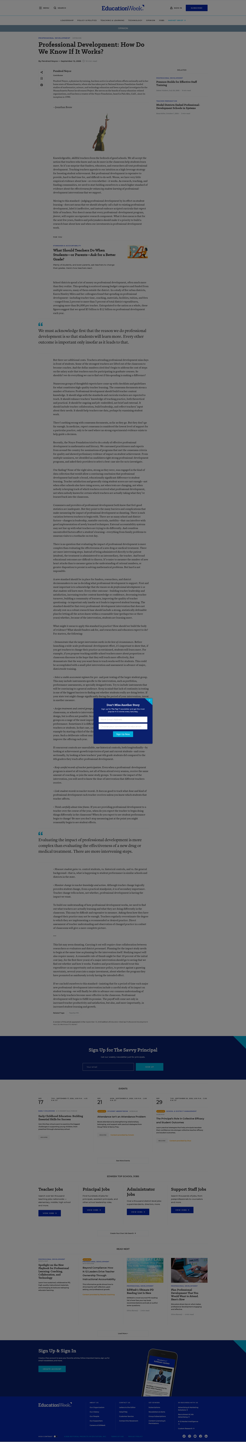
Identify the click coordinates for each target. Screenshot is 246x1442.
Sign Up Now (123, 734)
